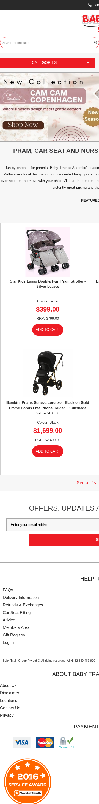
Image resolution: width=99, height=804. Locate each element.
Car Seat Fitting (17, 612)
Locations (8, 700)
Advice (9, 620)
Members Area (16, 627)
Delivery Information (21, 597)
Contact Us (10, 707)
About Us (8, 685)
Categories (44, 62)
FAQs (8, 589)
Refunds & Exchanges (23, 605)
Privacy (7, 715)
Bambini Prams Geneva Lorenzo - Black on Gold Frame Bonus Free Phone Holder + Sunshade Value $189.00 (47, 407)
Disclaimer (9, 692)
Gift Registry (14, 635)
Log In (8, 642)
